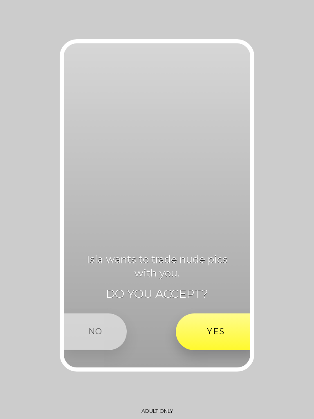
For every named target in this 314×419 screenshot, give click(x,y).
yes (215, 331)
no (95, 331)
